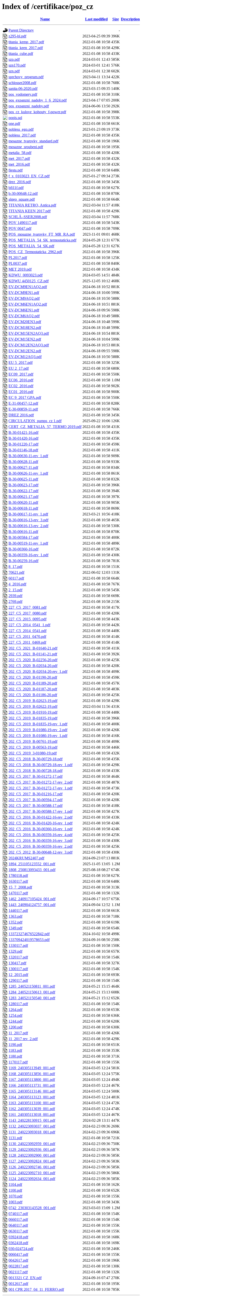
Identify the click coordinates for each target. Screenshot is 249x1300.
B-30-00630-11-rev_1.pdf (28, 456)
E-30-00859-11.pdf (23, 409)
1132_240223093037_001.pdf (32, 1126)
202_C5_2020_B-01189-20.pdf (33, 683)
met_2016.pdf (19, 164)
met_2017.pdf (19, 158)
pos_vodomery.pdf (23, 94)
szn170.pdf (17, 65)
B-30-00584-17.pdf (23, 537)
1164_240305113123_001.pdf (32, 1097)
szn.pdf (14, 71)
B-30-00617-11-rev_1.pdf (28, 514)
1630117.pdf (18, 881)
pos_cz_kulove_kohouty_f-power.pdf (37, 112)
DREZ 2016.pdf (21, 415)
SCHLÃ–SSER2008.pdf (28, 217)
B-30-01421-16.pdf (23, 432)
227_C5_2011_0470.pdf (27, 636)
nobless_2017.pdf (22, 135)
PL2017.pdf (18, 258)
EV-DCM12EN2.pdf (25, 351)
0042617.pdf (18, 1260)
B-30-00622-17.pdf (23, 491)
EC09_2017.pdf (21, 374)
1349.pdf (15, 928)
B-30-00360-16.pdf (23, 549)
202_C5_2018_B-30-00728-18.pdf (35, 771)
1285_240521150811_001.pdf (32, 986)
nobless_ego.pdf (21, 129)
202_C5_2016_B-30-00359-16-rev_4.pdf (40, 835)
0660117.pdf (18, 1219)
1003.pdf (15, 1202)
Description (130, 19)
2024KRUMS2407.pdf (26, 858)
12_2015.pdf (18, 975)
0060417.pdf (18, 1254)
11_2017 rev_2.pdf (23, 1039)
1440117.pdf (18, 910)
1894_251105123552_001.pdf (32, 864)
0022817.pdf (18, 1266)
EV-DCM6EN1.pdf (24, 310)
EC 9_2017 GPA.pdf (25, 397)
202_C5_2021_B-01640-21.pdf (33, 648)
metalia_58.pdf (20, 153)
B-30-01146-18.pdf (23, 450)
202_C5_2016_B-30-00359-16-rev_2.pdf (40, 846)
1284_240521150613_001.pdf (32, 992)
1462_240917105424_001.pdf (32, 899)
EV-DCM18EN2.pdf (25, 327)
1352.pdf (15, 922)
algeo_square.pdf (22, 199)
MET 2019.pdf (20, 269)
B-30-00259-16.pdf (23, 561)
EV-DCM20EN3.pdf (25, 322)
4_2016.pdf (17, 584)
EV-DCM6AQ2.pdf (24, 316)
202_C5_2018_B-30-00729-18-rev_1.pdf (40, 765)
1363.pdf (15, 916)
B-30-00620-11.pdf (23, 502)
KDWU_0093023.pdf (26, 275)
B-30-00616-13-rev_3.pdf (28, 520)
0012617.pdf (18, 1284)
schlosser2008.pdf (22, 83)
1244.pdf (15, 1021)
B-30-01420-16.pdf (23, 438)
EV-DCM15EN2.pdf (25, 339)
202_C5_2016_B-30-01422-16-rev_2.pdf (40, 817)
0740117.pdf (18, 1214)
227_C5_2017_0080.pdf (27, 613)
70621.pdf (16, 572)
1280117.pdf (18, 1004)
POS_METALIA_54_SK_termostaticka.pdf (42, 240)
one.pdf (14, 123)
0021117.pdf (18, 1272)
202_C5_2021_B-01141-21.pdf (33, 654)
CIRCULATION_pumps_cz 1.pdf (35, 421)
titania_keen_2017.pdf (26, 48)
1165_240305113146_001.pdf (32, 1091)
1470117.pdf (18, 893)
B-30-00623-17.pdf (23, 485)
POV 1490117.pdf (23, 223)
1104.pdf (15, 1184)
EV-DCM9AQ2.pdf (24, 298)
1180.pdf (15, 1056)
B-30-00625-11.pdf (23, 479)
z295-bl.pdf (17, 36)
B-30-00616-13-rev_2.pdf (28, 526)
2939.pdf (15, 596)
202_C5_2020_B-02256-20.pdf (33, 660)
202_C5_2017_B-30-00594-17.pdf (35, 800)
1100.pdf (15, 1190)
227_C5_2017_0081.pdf (27, 607)
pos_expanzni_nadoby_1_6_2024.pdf (38, 100)
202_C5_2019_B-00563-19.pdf (33, 747)
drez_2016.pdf (20, 182)
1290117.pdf (18, 980)
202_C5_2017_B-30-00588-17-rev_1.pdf (40, 811)
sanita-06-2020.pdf (23, 88)
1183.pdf (15, 1050)
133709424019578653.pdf (29, 940)
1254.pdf (15, 1015)
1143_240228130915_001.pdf (32, 1120)
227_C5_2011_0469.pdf (27, 642)
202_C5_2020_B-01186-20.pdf (33, 695)
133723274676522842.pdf (29, 934)
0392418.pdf (18, 1237)
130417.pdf (17, 963)
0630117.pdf (18, 1231)
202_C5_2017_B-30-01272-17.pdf (35, 776)
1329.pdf (15, 951)
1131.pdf (15, 1138)
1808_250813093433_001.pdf (32, 870)
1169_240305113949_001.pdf (32, 1068)
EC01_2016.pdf (21, 392)
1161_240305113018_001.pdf (32, 1114)
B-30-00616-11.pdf (23, 532)
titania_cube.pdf (21, 53)
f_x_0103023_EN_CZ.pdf (29, 176)
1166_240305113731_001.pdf (32, 1085)
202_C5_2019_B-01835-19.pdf (33, 718)
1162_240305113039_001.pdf (32, 1109)
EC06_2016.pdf (21, 380)
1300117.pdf (18, 969)
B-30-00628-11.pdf (23, 462)
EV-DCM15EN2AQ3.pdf (29, 333)
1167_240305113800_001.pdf (32, 1080)
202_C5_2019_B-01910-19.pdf (33, 712)
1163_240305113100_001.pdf (32, 1103)
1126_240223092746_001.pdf (32, 1167)
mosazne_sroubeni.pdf (26, 147)
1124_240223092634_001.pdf (32, 1179)
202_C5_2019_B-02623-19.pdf (33, 701)
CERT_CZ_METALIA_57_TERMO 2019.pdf (45, 427)
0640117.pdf (18, 1225)
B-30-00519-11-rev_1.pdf (28, 543)
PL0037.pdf (18, 263)
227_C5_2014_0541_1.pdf (29, 625)
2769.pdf (15, 601)
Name (45, 19)
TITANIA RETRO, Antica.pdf (32, 205)
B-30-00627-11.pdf (23, 467)
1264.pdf (15, 1010)
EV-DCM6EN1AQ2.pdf (28, 304)
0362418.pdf (18, 1243)
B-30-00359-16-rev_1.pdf (28, 555)
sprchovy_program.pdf (26, 77)
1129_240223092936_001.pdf (32, 1149)
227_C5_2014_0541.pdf (27, 631)
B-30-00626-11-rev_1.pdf (28, 473)
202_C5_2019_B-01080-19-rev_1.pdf (38, 736)
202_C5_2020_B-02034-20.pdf (33, 666)
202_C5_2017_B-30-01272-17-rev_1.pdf (40, 788)
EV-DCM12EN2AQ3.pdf (29, 345)
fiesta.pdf (16, 170)
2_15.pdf (15, 590)
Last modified (96, 19)
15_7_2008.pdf (20, 887)
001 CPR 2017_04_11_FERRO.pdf (36, 1289)
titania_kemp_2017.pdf (26, 42)
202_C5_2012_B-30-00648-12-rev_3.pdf (40, 852)
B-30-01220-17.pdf (23, 444)
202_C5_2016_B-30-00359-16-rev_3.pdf (40, 840)
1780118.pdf (18, 875)
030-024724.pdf (21, 1249)
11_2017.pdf (18, 1033)
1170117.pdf (18, 1062)
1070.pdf (15, 1196)
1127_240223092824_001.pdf (32, 1161)
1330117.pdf (18, 945)
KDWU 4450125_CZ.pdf (29, 281)
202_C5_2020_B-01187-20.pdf (33, 689)
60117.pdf (16, 578)
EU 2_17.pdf (19, 368)
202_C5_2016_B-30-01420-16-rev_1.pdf (40, 823)
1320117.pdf (18, 957)
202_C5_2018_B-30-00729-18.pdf (35, 759)
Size (115, 19)
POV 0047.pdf (20, 228)
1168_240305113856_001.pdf (32, 1074)
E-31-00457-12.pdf (23, 403)
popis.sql (15, 118)
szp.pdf (14, 59)
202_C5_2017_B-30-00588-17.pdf (35, 806)
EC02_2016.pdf (21, 386)
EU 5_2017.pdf (21, 362)
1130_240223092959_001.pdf (32, 1144)
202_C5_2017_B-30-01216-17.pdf (35, 794)
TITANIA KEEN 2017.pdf (30, 211)
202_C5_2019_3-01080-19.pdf (33, 753)
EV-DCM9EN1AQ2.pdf (28, 287)
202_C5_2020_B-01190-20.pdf (33, 677)
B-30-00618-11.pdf (23, 508)
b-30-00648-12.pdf (23, 193)
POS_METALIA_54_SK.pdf (31, 246)
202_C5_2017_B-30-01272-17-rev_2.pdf (40, 782)
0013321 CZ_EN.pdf (25, 1278)
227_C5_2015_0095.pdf (27, 619)
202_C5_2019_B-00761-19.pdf (33, 741)
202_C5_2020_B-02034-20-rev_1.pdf (38, 671)
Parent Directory (21, 30)
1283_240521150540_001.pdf (32, 998)
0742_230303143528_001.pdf (32, 1208)
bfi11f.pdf (16, 188)
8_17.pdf (15, 566)
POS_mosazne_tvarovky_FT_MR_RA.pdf (42, 234)
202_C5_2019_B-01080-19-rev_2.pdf (38, 730)
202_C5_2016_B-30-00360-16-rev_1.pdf (40, 829)
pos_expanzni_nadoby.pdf (29, 106)
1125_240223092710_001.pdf (32, 1173)
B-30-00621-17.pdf (23, 497)
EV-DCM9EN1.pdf (24, 293)
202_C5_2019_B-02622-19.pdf (33, 706)
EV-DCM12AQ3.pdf (25, 357)
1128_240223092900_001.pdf (32, 1155)
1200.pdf (15, 1027)
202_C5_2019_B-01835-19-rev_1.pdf (38, 724)
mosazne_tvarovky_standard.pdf (33, 141)
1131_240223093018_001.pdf (32, 1132)
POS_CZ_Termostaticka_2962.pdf (35, 252)
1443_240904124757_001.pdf (32, 905)
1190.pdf (15, 1045)
